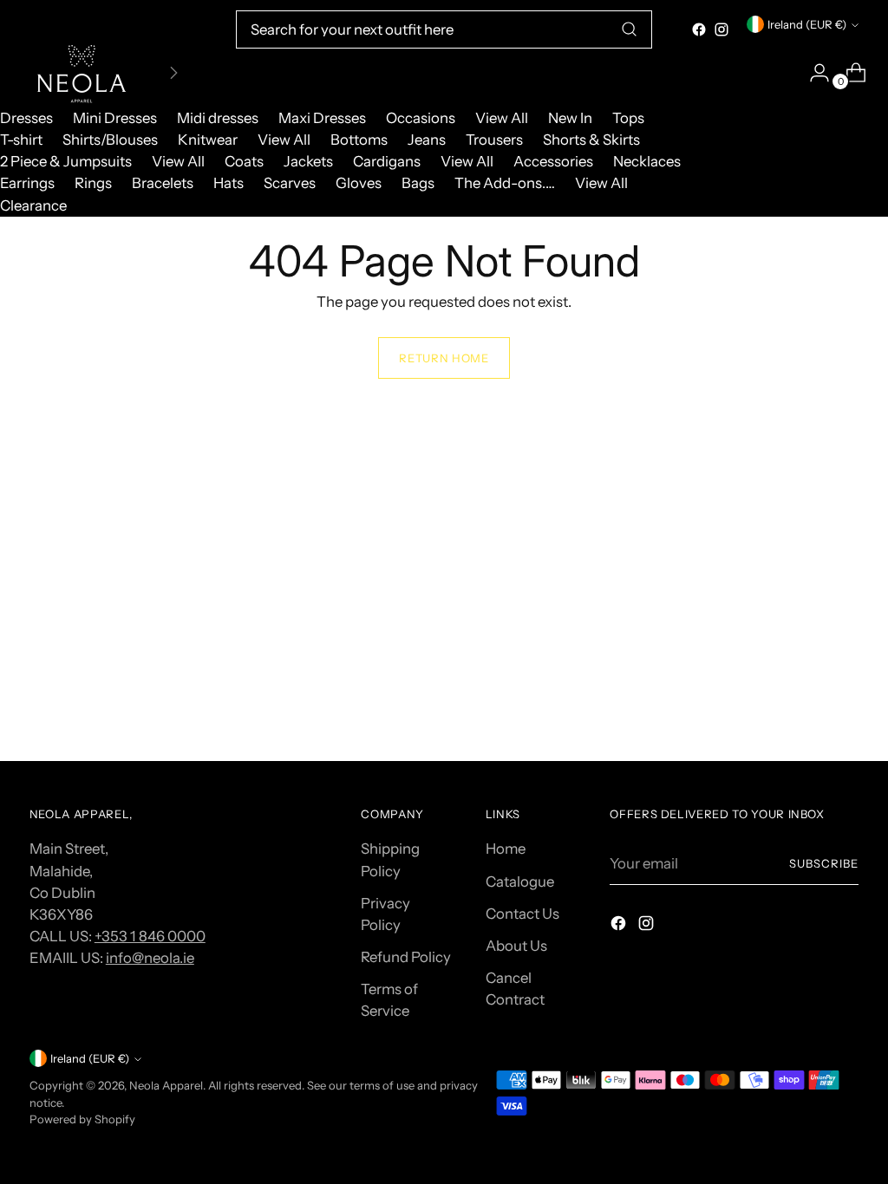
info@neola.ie (150, 957)
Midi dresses (217, 118)
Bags (418, 183)
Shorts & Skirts (591, 139)
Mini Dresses (115, 118)
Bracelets (162, 183)
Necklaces (647, 161)
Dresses (26, 118)
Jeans (427, 139)
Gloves (359, 183)
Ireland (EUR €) (806, 24)
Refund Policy (406, 957)
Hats (228, 183)
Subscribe (824, 863)
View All (501, 118)
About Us (516, 945)
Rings (93, 183)
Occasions (420, 118)
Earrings (27, 183)
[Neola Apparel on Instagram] (721, 29)
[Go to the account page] (812, 72)
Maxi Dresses (322, 118)
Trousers (494, 139)
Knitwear (208, 139)
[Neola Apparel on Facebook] (699, 29)
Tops (628, 118)
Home (506, 848)
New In (570, 118)
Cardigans (387, 161)
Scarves (290, 183)
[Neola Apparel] (81, 72)
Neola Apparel (166, 1085)
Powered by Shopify (82, 1119)
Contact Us (522, 913)
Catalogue (520, 881)
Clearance (33, 205)
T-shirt (21, 139)
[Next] (173, 72)
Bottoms (359, 139)
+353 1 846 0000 (150, 936)
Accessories (553, 161)
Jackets (308, 161)
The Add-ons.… (504, 183)
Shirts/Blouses (110, 139)
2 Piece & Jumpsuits (66, 161)
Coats (244, 161)
